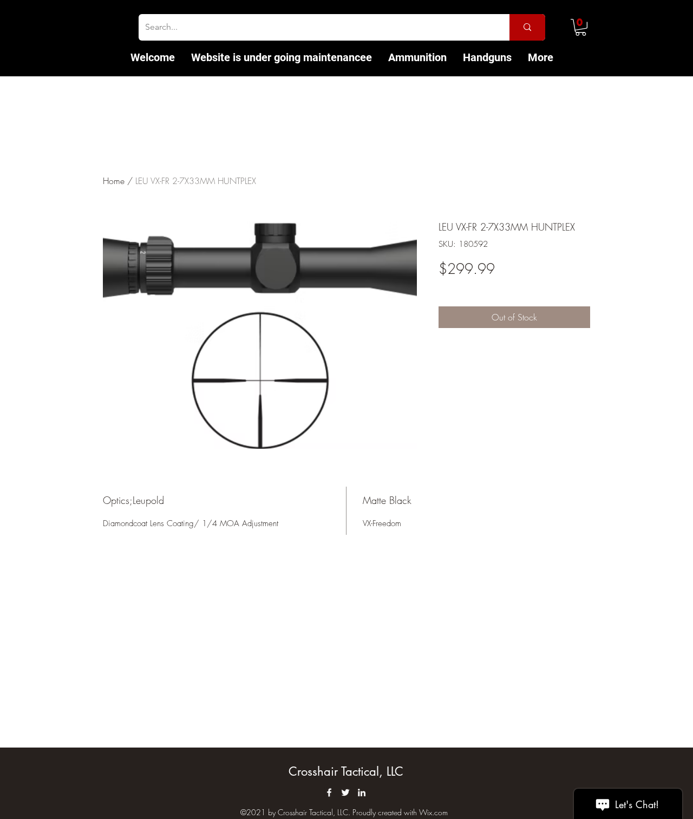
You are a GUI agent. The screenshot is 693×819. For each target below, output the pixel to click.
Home (114, 181)
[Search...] (527, 27)
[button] (581, 27)
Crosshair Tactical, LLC (346, 771)
